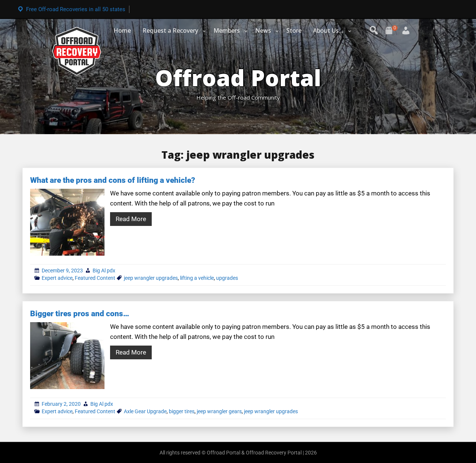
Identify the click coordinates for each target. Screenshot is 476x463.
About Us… (328, 30)
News (263, 30)
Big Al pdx (104, 270)
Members (226, 30)
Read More (131, 219)
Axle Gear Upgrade (145, 411)
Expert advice (57, 278)
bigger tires (181, 411)
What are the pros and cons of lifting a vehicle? (112, 180)
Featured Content (95, 278)
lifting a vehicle (197, 278)
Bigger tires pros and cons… (79, 313)
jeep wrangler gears (219, 411)
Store (294, 30)
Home (122, 30)
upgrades (227, 278)
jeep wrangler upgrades (151, 278)
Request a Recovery (170, 30)
